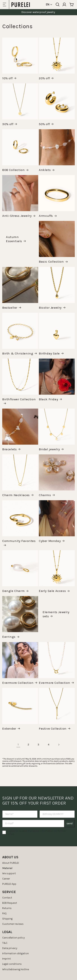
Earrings (9, 636)
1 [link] (18, 744)
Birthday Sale (49, 353)
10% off (7, 78)
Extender (9, 728)
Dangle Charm (13, 591)
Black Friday (48, 399)
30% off (7, 124)
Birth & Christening (17, 353)
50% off (44, 124)
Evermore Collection (17, 683)
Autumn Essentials (14, 239)
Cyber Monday (50, 541)
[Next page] (59, 744)
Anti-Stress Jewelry (17, 216)
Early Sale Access (52, 591)
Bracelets (9, 449)
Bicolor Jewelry (50, 307)
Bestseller (9, 307)
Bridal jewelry (49, 449)
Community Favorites (19, 541)
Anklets (45, 170)
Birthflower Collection (19, 399)
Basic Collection (51, 261)
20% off (44, 78)
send (70, 823)
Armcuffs (46, 216)
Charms (45, 495)
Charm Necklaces (16, 495)
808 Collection (13, 170)
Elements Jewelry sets (56, 614)
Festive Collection (53, 728)
